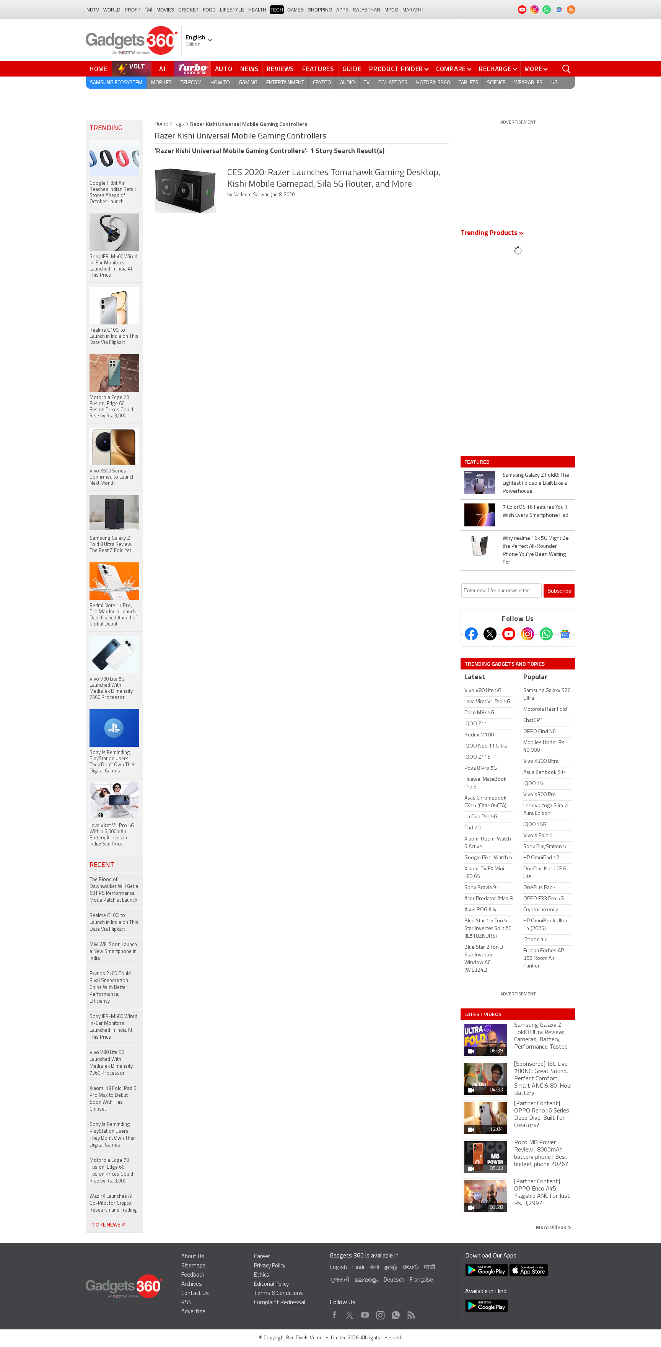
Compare (451, 69)
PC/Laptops (392, 83)
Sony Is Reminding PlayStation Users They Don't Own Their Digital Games (113, 1135)
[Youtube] (508, 633)
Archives (191, 1284)
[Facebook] (471, 633)
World (111, 10)
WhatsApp (396, 1313)
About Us (192, 1257)
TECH (276, 10)
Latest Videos (482, 1014)
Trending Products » (492, 233)
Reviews (280, 69)
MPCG (391, 10)
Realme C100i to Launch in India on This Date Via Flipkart (114, 922)
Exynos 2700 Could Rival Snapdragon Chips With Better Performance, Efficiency (110, 987)
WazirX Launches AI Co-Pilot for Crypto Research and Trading (113, 1203)
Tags (179, 124)
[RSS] (571, 9)
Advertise (193, 1312)
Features (318, 69)
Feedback (192, 1275)
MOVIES (165, 10)
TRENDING (106, 128)
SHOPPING (320, 10)
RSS (186, 1303)
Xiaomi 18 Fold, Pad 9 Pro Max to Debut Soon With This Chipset (113, 1099)
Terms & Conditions (278, 1294)
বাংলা (374, 1267)
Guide (351, 69)
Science (496, 83)
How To (220, 83)
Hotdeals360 (433, 83)
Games (295, 10)
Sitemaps (193, 1266)
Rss (410, 1313)
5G (554, 83)
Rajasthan (366, 10)
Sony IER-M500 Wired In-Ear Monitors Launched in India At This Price (113, 1027)
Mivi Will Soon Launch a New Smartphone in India (113, 951)
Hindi (358, 1267)
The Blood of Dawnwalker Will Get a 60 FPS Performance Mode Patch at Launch (114, 890)
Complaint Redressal (279, 1303)
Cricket (188, 10)
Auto (224, 69)
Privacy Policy (269, 1266)
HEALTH (257, 10)
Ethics (261, 1275)
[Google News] (564, 633)
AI (162, 69)
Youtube (365, 1313)
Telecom (191, 83)
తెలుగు (410, 1267)
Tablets (468, 83)
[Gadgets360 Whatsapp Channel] (546, 633)
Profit (133, 10)
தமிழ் (390, 1267)
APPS (342, 10)
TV (367, 83)
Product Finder (396, 69)
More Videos (551, 1227)
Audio (347, 83)
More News (106, 1225)
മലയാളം (366, 1280)
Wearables (528, 83)
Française (421, 1280)
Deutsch (394, 1280)
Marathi (412, 10)
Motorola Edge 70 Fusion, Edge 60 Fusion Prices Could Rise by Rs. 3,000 (111, 1171)
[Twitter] (490, 633)
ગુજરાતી (339, 1280)
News (249, 69)
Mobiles (161, 83)
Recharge (495, 69)
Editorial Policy (271, 1284)
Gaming (248, 83)
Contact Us (195, 1294)
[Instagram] (527, 633)
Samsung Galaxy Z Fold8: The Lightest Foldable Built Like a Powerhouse (536, 483)
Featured (477, 462)
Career (262, 1257)
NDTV (92, 10)
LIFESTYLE (232, 10)
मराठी (429, 1267)
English (338, 1267)
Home (99, 69)
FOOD (209, 10)
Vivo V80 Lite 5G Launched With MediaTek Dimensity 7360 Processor (111, 1063)
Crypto (322, 83)
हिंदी (148, 10)
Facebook (334, 1313)
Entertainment (285, 83)
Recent (102, 865)
